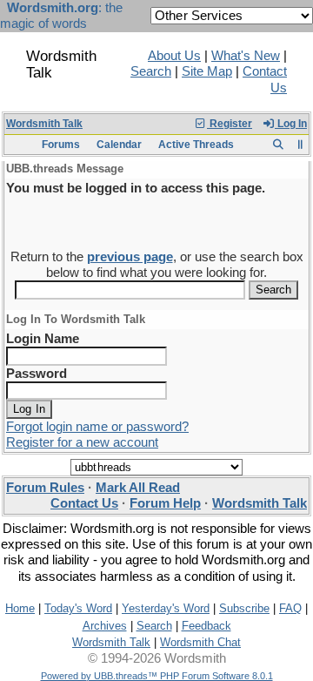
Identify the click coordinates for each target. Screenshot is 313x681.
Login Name (42, 339)
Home (20, 608)
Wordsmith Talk (44, 124)
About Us (174, 56)
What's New (245, 56)
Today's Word (78, 608)
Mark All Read (138, 488)
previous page (130, 257)
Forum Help (165, 503)
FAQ (290, 608)
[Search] (277, 144)
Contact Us (84, 503)
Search (150, 71)
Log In (291, 124)
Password (36, 374)
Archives (105, 625)
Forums (61, 144)
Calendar (119, 144)
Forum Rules (45, 488)
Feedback (206, 625)
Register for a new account (82, 442)
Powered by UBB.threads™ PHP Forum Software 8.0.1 (157, 676)
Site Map (207, 71)
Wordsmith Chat (200, 642)
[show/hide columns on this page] (300, 145)
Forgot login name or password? (97, 427)
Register (229, 124)
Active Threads (196, 144)
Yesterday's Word (166, 608)
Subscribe (244, 608)
